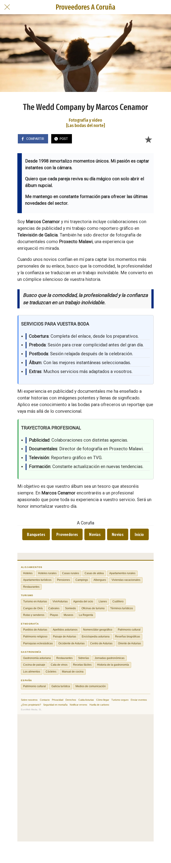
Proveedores (67, 534)
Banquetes (36, 534)
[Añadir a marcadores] (148, 139)
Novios (118, 534)
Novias (95, 534)
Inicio (139, 534)
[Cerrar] (7, 7)
